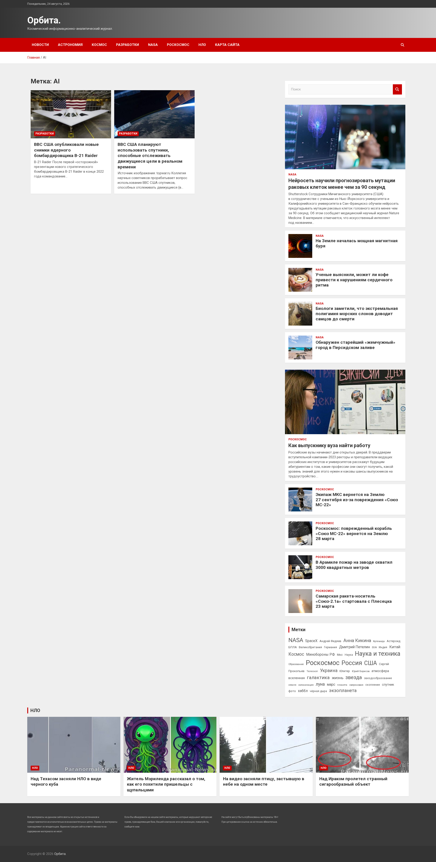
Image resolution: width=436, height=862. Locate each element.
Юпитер (344, 671)
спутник (388, 684)
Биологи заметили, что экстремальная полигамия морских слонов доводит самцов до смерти (357, 313)
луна (320, 684)
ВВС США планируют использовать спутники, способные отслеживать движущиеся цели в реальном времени (150, 155)
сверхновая (356, 684)
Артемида (379, 641)
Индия (383, 647)
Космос (99, 45)
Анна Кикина (357, 640)
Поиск (397, 89)
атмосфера (380, 671)
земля (292, 684)
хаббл (303, 691)
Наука (349, 654)
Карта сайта (227, 45)
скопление (372, 684)
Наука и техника (377, 653)
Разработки (127, 45)
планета (342, 684)
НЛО (202, 45)
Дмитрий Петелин (354, 647)
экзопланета (343, 690)
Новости (40, 45)
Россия (352, 663)
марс (331, 684)
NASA (153, 45)
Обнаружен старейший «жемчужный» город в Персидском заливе (355, 345)
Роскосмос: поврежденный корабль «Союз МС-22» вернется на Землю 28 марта (354, 533)
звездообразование (378, 678)
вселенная (296, 678)
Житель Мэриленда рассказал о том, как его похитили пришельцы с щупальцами (166, 784)
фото (292, 691)
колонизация (306, 684)
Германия (330, 647)
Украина (328, 670)
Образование (296, 664)
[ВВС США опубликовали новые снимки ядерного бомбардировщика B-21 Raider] (70, 114)
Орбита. (44, 20)
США (370, 663)
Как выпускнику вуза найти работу (329, 445)
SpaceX (311, 641)
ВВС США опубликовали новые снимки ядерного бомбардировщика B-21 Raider (66, 150)
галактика (318, 677)
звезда (353, 677)
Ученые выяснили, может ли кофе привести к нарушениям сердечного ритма (354, 280)
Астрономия (70, 45)
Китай (394, 647)
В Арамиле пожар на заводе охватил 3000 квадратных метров (354, 565)
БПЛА (292, 647)
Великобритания (310, 647)
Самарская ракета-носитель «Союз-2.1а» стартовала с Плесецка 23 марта (354, 601)
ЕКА (374, 647)
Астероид (393, 641)
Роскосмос (178, 45)
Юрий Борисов (360, 671)
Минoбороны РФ (320, 654)
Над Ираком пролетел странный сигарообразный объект (353, 781)
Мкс (340, 654)
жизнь (337, 677)
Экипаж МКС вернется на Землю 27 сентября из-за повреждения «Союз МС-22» (357, 500)
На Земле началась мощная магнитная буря (357, 243)
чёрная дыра (318, 691)
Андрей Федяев (330, 641)
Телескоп (312, 671)
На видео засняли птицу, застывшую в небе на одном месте (263, 781)
